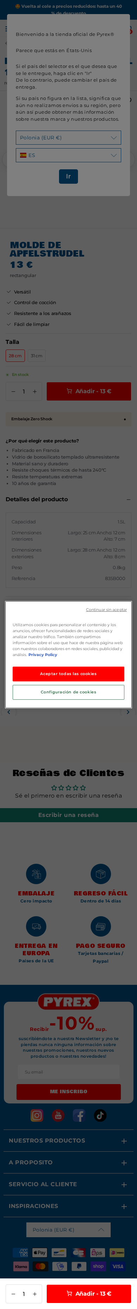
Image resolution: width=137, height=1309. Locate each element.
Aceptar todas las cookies (68, 673)
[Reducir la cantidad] (13, 1294)
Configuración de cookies (69, 692)
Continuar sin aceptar (106, 609)
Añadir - (92, 1293)
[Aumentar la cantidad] (34, 1294)
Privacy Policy (42, 654)
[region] (68, 654)
